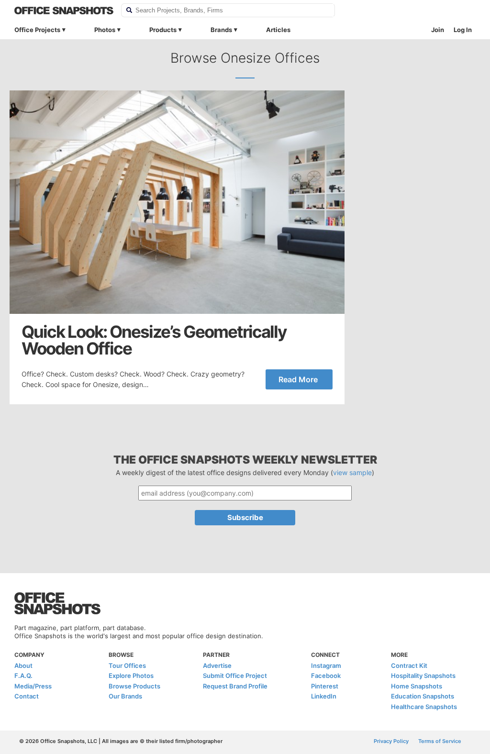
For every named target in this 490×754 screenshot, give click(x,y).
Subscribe (245, 517)
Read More (298, 379)
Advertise (217, 665)
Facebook (326, 675)
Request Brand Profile (235, 686)
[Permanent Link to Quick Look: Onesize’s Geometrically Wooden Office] (177, 202)
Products (163, 29)
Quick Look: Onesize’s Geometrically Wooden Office (154, 340)
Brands (221, 29)
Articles (278, 29)
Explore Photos (131, 675)
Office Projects (37, 29)
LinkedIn (323, 696)
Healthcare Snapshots (424, 706)
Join (437, 29)
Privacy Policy (391, 741)
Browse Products (134, 686)
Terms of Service (439, 741)
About (23, 665)
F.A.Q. (23, 675)
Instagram (326, 665)
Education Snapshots (422, 696)
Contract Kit (409, 665)
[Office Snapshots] (64, 10)
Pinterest (324, 686)
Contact (26, 696)
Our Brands (125, 696)
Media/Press (33, 686)
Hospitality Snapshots (423, 675)
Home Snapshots (416, 686)
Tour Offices (127, 665)
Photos (104, 29)
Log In (463, 29)
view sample (352, 472)
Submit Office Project (235, 675)
